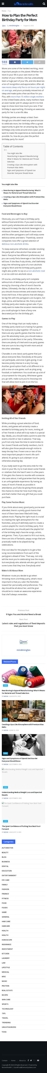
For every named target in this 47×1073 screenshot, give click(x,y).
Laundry (6, 958)
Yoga (4, 1032)
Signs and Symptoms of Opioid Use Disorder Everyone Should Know (21, 171)
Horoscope (7, 940)
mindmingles (14, 25)
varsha (5, 696)
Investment (7, 949)
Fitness (5, 898)
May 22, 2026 (15, 730)
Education (7, 871)
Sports (5, 1004)
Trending (6, 1022)
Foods (4, 907)
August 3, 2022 (29, 25)
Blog (4, 857)
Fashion (5, 889)
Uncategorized (9, 1027)
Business (6, 861)
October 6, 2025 (16, 764)
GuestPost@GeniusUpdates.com (25, 1067)
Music (4, 981)
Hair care (6, 921)
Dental (5, 866)
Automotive (7, 848)
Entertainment (9, 875)
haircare (6, 926)
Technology (7, 1009)
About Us (22, 1060)
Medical (5, 972)
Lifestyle (6, 967)
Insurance (6, 944)
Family (5, 884)
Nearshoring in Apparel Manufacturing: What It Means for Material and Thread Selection (23, 159)
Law (3, 963)
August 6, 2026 (16, 696)
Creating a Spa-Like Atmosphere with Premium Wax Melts (22, 166)
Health (5, 930)
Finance (5, 894)
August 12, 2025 (16, 832)
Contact (4, 1060)
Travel (5, 1018)
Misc (4, 976)
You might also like (14, 153)
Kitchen (5, 953)
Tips (9, 11)
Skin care (6, 999)
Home (4, 11)
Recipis (5, 995)
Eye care (5, 880)
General (5, 917)
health (5, 935)
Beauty (5, 852)
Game (4, 912)
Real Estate (7, 990)
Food (4, 903)
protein (5, 986)
